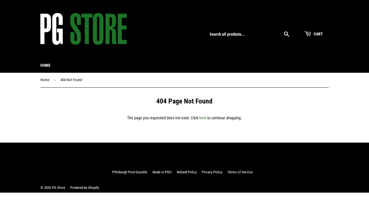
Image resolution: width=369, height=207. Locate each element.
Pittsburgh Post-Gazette (129, 172)
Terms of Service (240, 172)
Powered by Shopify (84, 187)
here (202, 118)
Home (45, 65)
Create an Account (315, 21)
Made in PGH (162, 172)
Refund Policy (187, 172)
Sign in (290, 21)
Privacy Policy (212, 172)
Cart (318, 34)
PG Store (58, 187)
